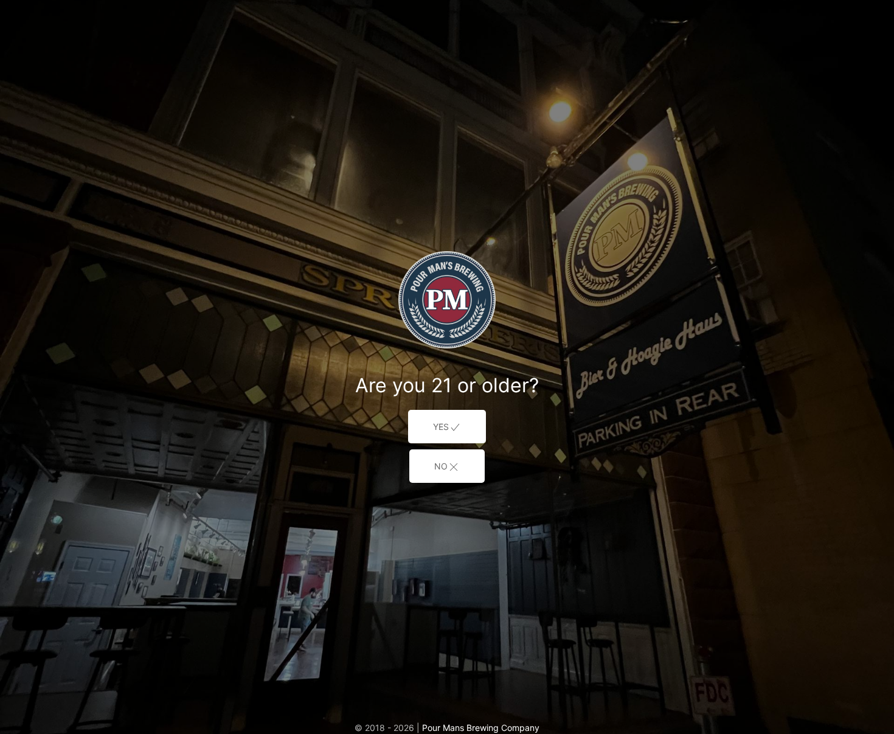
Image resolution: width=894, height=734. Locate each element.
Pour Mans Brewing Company (480, 727)
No (441, 466)
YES (441, 426)
